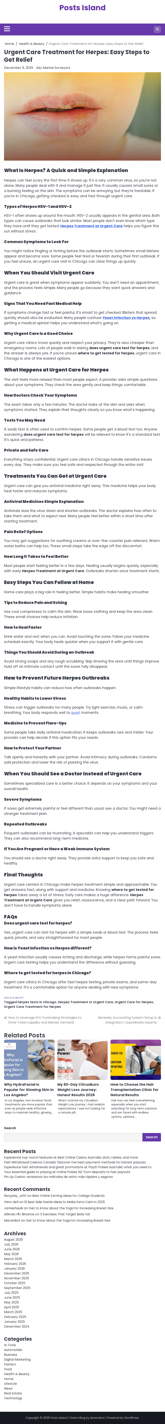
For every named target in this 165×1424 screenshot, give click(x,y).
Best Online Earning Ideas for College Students (68, 1196)
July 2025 (11, 1293)
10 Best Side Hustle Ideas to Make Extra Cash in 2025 (64, 1202)
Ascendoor (97, 1418)
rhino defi (11, 1202)
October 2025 (14, 1283)
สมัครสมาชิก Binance (19, 1214)
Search (10, 1128)
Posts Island (82, 7)
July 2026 (11, 1244)
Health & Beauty (14, 997)
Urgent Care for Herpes (134, 1002)
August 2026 (13, 1239)
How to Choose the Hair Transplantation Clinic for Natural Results (134, 1089)
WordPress (131, 1418)
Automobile (13, 1350)
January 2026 (14, 1268)
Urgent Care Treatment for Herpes (32, 1007)
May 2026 (11, 1254)
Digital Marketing (17, 1359)
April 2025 (11, 1307)
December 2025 (16, 1273)
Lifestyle (10, 1384)
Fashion (10, 1364)
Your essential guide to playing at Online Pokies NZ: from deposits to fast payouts (67, 1172)
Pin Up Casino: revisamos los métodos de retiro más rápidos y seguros (58, 1177)
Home (8, 1379)
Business (10, 1355)
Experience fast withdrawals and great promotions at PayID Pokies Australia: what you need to (78, 1167)
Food (8, 1369)
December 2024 (16, 1326)
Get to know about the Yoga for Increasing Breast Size (71, 1208)
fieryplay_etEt (15, 1196)
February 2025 (15, 1317)
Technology (13, 1398)
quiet (75, 712)
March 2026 (13, 1259)
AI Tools (10, 1345)
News (8, 1388)
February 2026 (15, 1264)
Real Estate (13, 1393)
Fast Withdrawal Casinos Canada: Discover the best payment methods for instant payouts (75, 1162)
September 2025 (17, 1288)
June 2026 (12, 1249)
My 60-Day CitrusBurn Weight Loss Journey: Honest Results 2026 (78, 1089)
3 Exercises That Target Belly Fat (65, 1214)
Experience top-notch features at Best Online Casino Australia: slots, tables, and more (71, 1157)
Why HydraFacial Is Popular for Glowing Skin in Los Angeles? (29, 1089)
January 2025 (14, 1322)
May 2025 (11, 1302)
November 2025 (16, 1278)
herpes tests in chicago (37, 1002)
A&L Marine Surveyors (53, 67)
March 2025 (13, 1312)
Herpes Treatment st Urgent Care (85, 1002)
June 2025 (12, 1297)
